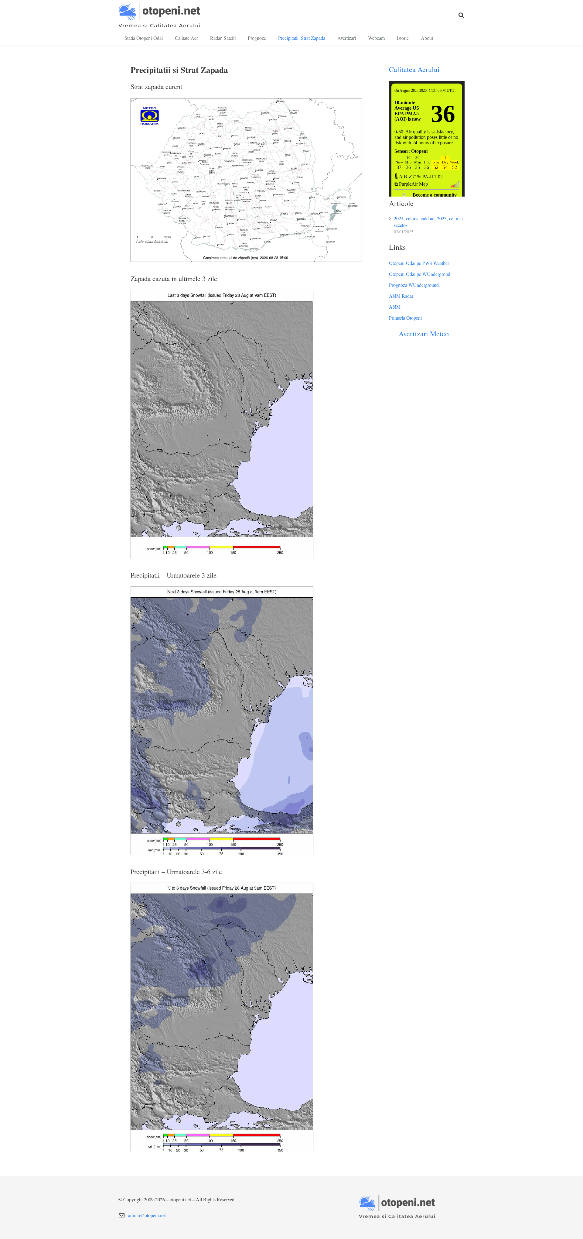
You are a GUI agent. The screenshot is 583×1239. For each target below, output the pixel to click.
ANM (395, 307)
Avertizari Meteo (424, 333)
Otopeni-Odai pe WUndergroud (419, 274)
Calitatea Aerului (414, 69)
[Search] (461, 15)
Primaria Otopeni (405, 317)
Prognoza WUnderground (414, 285)
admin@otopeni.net (147, 1215)
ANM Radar (401, 296)
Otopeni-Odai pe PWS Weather (419, 263)
